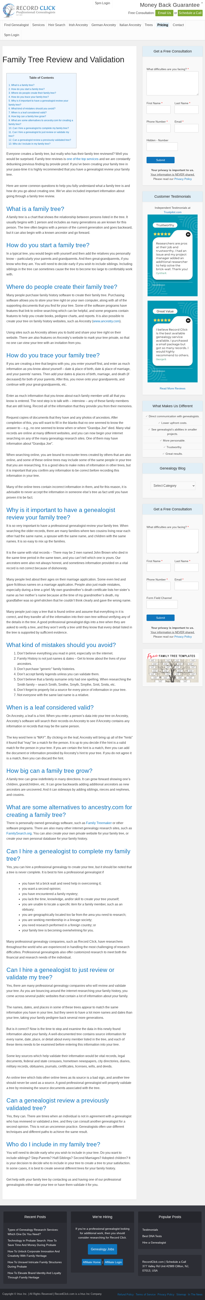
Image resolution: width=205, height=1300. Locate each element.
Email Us (164, 13)
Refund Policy (126, 1294)
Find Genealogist (16, 25)
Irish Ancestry (78, 25)
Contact (178, 25)
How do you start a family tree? (27, 89)
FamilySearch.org (19, 833)
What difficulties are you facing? (168, 69)
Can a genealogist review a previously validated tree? (40, 140)
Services (38, 25)
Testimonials (150, 1229)
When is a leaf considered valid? (28, 112)
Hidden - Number (157, 140)
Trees (149, 25)
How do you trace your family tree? (29, 97)
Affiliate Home (91, 1262)
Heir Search (56, 25)
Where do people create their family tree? (32, 93)
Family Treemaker (99, 823)
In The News (195, 1294)
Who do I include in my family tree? (29, 143)
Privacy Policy (183, 178)
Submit (160, 160)
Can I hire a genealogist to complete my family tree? (39, 128)
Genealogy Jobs (102, 1249)
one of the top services (82, 159)
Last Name (182, 103)
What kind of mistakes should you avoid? (32, 108)
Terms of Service (146, 1294)
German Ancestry (103, 25)
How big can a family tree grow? (27, 116)
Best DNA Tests (152, 1236)
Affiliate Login (113, 1262)
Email (179, 121)
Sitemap (181, 1294)
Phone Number (157, 121)
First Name (154, 103)
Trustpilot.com (173, 212)
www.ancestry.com (106, 321)
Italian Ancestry (130, 25)
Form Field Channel (159, 598)
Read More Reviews (172, 388)
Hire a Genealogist (154, 1242)
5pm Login (11, 35)
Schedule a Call (190, 13)
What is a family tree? (21, 85)
